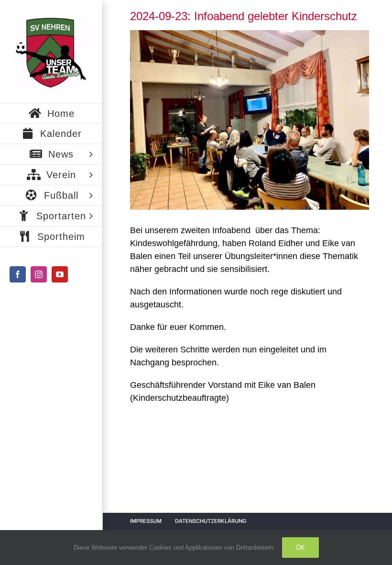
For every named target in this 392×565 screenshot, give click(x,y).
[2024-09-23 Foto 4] (249, 120)
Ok (300, 547)
